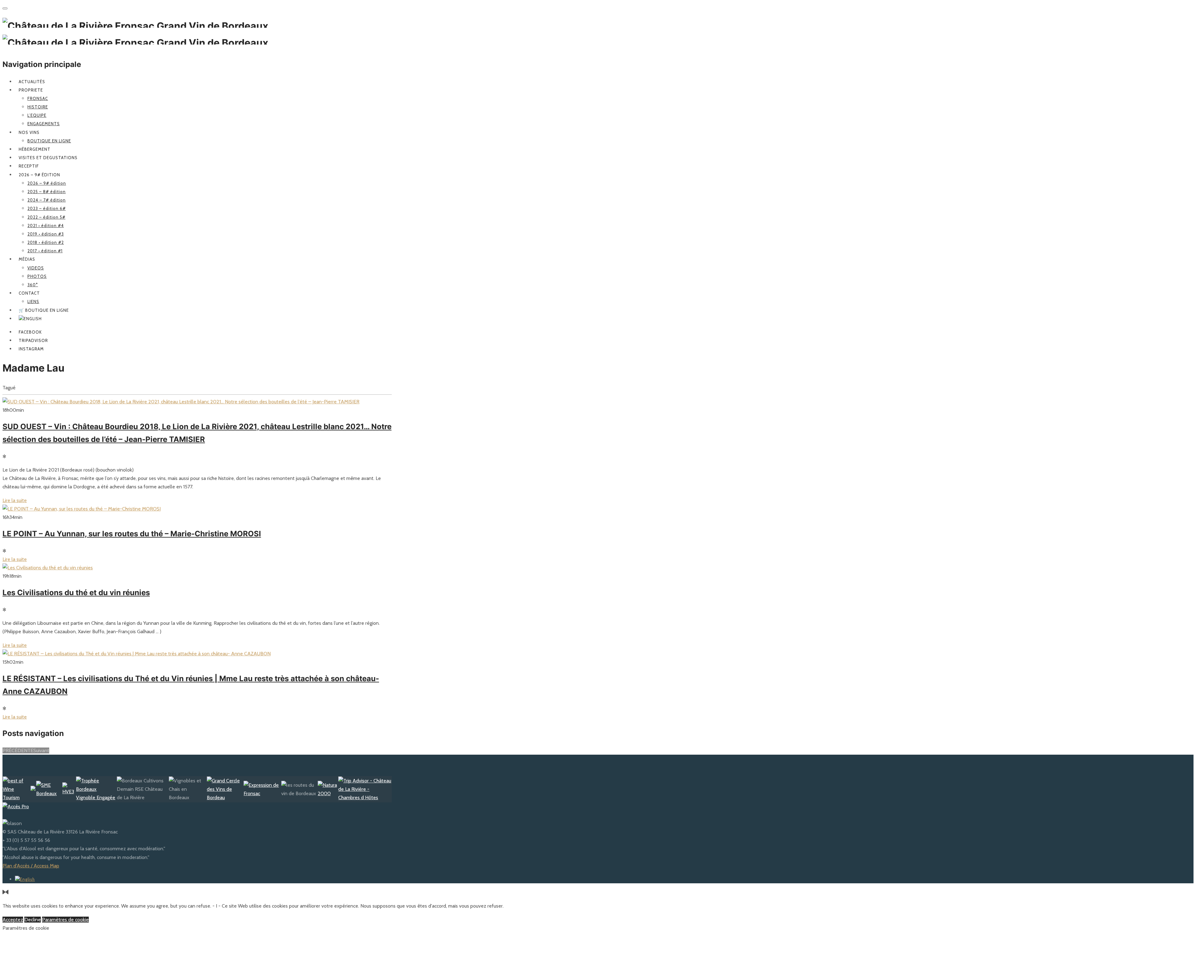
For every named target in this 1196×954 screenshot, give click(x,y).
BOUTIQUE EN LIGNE (49, 140)
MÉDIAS (27, 259)
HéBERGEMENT (34, 149)
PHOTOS (37, 276)
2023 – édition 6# (46, 208)
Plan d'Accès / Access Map (30, 866)
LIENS (33, 301)
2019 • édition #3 (45, 233)
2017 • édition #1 (45, 250)
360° (32, 284)
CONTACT (29, 293)
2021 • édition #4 (45, 225)
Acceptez (12, 920)
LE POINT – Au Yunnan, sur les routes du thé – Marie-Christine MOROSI (131, 533)
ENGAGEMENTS (43, 123)
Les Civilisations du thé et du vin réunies (76, 592)
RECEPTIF (29, 166)
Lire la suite (14, 500)
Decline (32, 920)
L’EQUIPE (36, 115)
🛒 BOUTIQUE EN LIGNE (44, 310)
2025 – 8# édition (46, 191)
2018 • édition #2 (45, 242)
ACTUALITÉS (32, 81)
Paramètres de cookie (65, 920)
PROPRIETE (31, 90)
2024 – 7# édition (46, 199)
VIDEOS (35, 267)
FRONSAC (37, 98)
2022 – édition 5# (46, 217)
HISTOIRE (37, 106)
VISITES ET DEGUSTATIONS (48, 157)
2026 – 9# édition (39, 174)
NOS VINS (29, 132)
